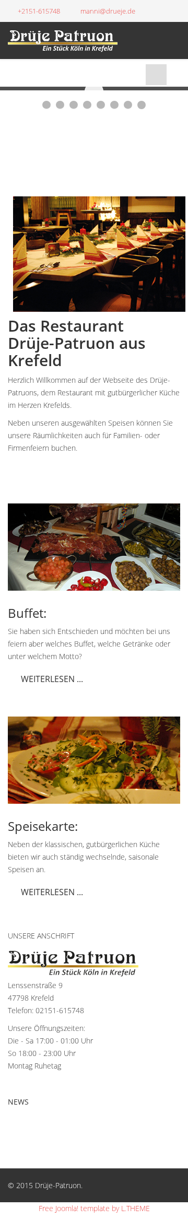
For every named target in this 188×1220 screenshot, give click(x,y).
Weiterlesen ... (52, 679)
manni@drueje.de (107, 11)
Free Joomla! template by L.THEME (94, 1208)
